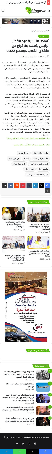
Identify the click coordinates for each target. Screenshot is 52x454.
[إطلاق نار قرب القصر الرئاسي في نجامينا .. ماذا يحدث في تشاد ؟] (38, 242)
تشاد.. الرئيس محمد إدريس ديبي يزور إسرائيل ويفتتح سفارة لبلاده (15, 224)
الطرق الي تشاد (40, 158)
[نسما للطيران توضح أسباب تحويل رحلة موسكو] (43, 387)
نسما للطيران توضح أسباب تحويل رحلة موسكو (20, 385)
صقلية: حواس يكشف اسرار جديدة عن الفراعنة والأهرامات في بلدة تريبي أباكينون (18, 409)
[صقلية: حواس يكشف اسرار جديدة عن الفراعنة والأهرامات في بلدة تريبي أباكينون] (43, 410)
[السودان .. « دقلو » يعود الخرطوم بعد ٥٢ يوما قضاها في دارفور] (38, 214)
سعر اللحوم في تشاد (38, 164)
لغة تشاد (28, 169)
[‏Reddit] (16, 185)
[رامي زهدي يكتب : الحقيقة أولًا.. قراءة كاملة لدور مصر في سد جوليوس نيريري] (43, 421)
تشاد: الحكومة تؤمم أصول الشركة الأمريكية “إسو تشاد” (28, 138)
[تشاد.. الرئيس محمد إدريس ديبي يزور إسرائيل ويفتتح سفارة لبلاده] (13, 213)
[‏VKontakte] (10, 185)
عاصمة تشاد (19, 164)
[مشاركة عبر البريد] (4, 185)
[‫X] (41, 185)
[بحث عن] (49, 11)
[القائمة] (3, 11)
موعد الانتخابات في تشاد (37, 174)
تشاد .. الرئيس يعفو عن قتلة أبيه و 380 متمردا (32, 145)
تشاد (26, 158)
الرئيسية (45, 31)
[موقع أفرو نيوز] (35, 10)
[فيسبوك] (47, 185)
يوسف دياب (42, 56)
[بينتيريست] (22, 185)
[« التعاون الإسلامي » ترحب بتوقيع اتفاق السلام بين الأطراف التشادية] (13, 244)
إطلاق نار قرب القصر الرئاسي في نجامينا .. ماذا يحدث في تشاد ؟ (39, 254)
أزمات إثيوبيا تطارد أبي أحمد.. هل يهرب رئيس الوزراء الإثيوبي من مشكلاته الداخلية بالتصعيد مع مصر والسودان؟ (18, 397)
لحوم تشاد (42, 169)
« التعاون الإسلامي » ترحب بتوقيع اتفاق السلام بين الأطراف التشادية (15, 258)
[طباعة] (47, 190)
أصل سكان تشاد (40, 153)
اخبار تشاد (23, 153)
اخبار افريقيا (36, 31)
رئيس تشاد (13, 158)
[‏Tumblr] (29, 185)
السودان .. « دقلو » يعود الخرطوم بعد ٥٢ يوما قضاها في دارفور (39, 227)
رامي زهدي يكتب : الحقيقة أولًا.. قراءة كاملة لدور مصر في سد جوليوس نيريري (19, 420)
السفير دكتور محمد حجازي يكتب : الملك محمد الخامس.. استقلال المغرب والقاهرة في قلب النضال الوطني (18, 374)
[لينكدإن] (35, 185)
